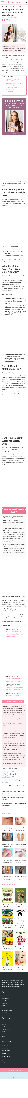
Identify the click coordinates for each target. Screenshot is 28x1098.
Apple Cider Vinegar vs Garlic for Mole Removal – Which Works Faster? (20, 829)
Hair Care (4, 1026)
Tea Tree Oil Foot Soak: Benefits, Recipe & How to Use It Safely (7, 844)
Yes (5, 774)
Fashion (3, 1031)
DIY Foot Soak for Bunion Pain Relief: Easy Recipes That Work (20, 860)
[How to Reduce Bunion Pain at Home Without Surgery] (20, 836)
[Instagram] (2, 1056)
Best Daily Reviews (6, 1050)
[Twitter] (7, 1056)
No (13, 774)
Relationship (4, 1034)
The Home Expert (6, 1045)
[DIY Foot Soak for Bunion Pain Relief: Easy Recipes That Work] (20, 852)
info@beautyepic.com (7, 1062)
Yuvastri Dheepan (13, 17)
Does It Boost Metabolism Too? (14, 87)
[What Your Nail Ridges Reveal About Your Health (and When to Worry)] (7, 852)
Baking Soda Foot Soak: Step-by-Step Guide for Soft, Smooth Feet (7, 878)
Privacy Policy (5, 1000)
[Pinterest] (9, 1056)
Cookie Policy (5, 1012)
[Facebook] (4, 1056)
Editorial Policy (5, 1008)
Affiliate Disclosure (6, 998)
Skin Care (4, 1024)
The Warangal (5, 1048)
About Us (4, 996)
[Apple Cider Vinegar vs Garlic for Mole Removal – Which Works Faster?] (20, 820)
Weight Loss (21, 7)
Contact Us (4, 1003)
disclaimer (9, 50)
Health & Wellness (11, 7)
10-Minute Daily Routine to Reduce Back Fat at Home (20, 878)
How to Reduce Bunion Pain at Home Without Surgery (20, 844)
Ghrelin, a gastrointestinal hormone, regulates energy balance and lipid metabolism (14, 680)
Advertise (4, 1005)
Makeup (3, 1022)
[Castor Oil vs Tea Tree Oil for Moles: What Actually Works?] (7, 820)
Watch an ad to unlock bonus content (13, 701)
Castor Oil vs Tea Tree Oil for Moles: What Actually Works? (7, 829)
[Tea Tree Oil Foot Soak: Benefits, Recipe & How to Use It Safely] (7, 836)
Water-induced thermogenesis (14, 695)
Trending (4, 1036)
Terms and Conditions (7, 1010)
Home (3, 7)
